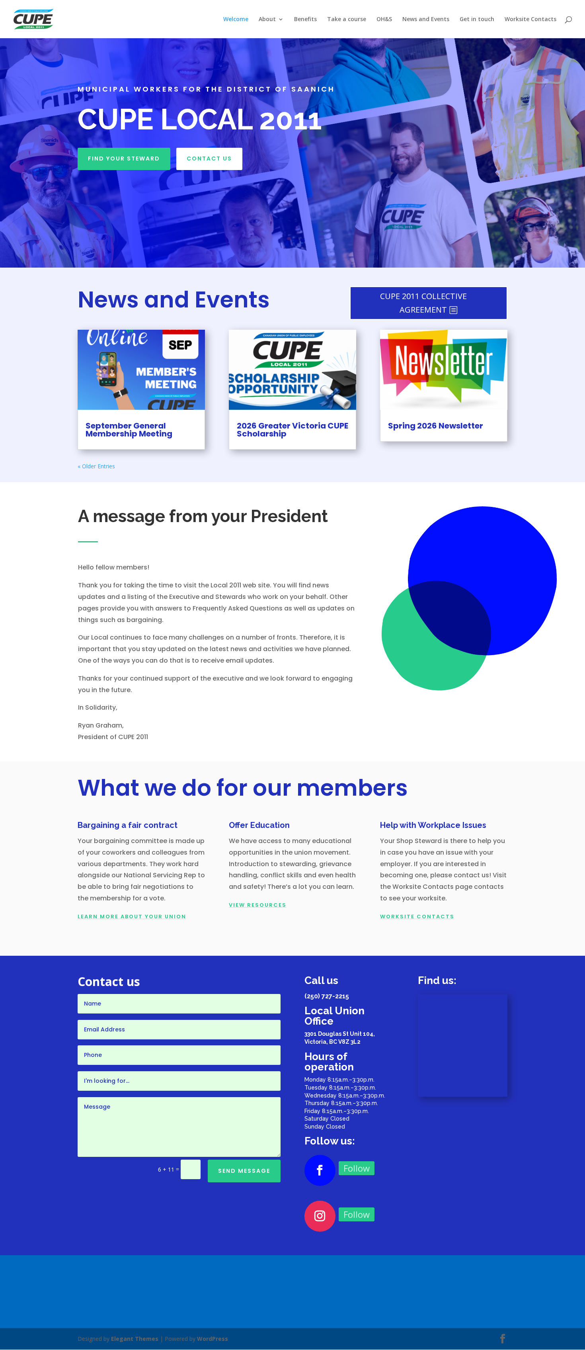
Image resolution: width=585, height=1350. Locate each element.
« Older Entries (96, 466)
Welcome (235, 19)
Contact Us (209, 158)
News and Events (425, 19)
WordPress (212, 1338)
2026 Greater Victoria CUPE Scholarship (292, 429)
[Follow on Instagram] (319, 1216)
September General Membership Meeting (129, 429)
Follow (356, 1168)
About (267, 19)
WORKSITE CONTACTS (417, 916)
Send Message (244, 1171)
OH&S (384, 19)
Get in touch (477, 19)
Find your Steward (124, 158)
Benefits (305, 19)
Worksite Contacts (530, 19)
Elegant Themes (134, 1338)
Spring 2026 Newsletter (435, 425)
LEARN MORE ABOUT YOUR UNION (132, 916)
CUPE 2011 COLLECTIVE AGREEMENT (423, 303)
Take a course (346, 19)
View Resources (258, 905)
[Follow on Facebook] (319, 1170)
